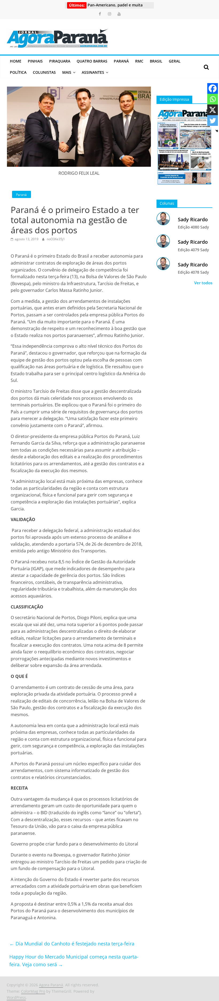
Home (15, 61)
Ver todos (203, 282)
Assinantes (93, 72)
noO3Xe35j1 (56, 239)
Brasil (156, 61)
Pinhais (35, 61)
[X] (212, 109)
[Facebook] (212, 88)
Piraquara (59, 61)
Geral (175, 61)
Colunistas (44, 72)
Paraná (121, 61)
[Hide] (217, 131)
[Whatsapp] (212, 99)
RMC (139, 61)
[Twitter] (212, 120)
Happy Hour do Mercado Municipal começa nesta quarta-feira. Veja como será (73, 960)
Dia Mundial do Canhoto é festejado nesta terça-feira (71, 943)
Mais (66, 72)
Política (18, 72)
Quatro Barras (92, 61)
